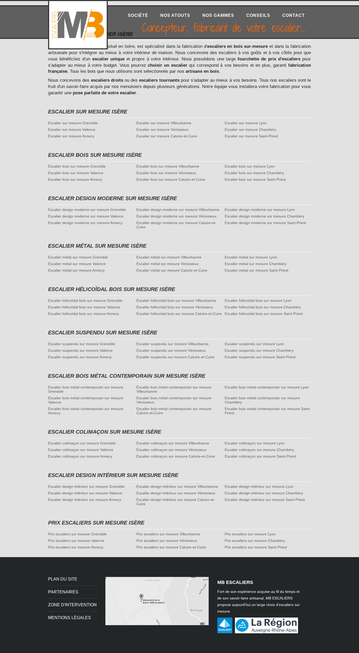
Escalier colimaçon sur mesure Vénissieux (171, 450)
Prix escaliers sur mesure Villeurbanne (168, 534)
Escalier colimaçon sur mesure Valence (80, 450)
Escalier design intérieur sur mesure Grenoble (86, 486)
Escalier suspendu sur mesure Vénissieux (171, 350)
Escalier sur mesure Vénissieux (162, 129)
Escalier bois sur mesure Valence (75, 173)
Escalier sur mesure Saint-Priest (251, 136)
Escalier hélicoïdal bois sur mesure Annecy (83, 314)
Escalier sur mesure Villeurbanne (163, 123)
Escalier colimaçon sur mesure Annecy (80, 456)
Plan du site (62, 579)
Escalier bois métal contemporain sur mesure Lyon (267, 387)
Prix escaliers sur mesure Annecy (75, 547)
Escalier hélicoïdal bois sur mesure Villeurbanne (176, 300)
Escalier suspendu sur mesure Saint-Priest (260, 357)
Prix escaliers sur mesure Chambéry (255, 540)
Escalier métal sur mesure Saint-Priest (256, 270)
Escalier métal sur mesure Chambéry (255, 264)
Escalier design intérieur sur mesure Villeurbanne (177, 486)
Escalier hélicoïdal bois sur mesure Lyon (258, 300)
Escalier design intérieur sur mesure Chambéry (264, 493)
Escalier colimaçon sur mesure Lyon (255, 443)
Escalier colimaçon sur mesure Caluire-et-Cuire (175, 456)
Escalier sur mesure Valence (71, 129)
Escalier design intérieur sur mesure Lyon (259, 486)
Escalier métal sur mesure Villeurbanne (169, 257)
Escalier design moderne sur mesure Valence (86, 216)
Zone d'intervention (72, 605)
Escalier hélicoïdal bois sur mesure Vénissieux (174, 307)
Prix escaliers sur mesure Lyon (250, 534)
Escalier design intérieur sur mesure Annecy (84, 499)
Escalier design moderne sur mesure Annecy (85, 223)
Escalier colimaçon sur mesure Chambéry (259, 450)
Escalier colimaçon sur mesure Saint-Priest (260, 456)
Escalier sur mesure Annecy (71, 136)
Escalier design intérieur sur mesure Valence (85, 493)
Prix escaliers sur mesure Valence (76, 540)
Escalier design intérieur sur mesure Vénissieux (175, 493)
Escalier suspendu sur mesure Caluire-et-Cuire (175, 357)
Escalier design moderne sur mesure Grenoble (87, 210)
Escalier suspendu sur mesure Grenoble (81, 344)
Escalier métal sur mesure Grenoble (78, 257)
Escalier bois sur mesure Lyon (250, 166)
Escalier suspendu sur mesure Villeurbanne (172, 344)
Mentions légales (69, 617)
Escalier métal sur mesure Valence (77, 264)
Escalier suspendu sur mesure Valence (80, 350)
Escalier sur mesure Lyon (246, 123)
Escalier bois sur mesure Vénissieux (166, 173)
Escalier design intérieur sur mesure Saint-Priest (265, 499)
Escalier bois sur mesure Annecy (75, 179)
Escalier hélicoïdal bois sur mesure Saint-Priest (264, 314)
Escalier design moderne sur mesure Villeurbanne (177, 210)
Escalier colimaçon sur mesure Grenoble (82, 443)
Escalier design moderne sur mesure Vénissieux (176, 216)
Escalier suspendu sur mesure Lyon (254, 344)
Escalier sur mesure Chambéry (250, 129)
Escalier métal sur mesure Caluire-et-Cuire (171, 270)
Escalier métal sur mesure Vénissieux (167, 264)
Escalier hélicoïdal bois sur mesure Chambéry (263, 307)
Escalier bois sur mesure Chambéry (254, 173)
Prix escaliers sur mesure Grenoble (77, 534)
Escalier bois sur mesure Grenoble (77, 166)
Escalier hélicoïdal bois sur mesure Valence (84, 307)
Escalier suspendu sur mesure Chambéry (259, 350)
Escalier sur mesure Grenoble (73, 123)
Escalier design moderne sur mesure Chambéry (264, 216)
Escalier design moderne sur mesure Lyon (260, 210)
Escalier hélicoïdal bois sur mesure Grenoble (85, 300)
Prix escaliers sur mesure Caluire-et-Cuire (171, 547)
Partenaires (63, 592)
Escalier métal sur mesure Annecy (76, 270)
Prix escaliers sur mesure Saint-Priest (256, 547)
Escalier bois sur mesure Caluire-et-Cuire (170, 179)
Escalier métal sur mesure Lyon (251, 257)
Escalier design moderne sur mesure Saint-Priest (265, 223)
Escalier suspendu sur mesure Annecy (80, 357)
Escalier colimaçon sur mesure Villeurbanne (172, 443)
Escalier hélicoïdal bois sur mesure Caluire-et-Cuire (179, 314)
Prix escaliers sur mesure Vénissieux (166, 540)
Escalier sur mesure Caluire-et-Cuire (166, 136)
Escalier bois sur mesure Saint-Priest (255, 179)
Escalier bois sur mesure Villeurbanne (167, 166)
